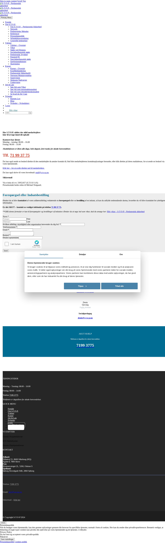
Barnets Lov (15, 99)
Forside (8, 22)
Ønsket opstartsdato (11, 238)
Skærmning (15, 64)
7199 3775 (13, 395)
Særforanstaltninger (18, 61)
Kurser (8, 66)
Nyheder (8, 96)
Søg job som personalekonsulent (23, 89)
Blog (12, 101)
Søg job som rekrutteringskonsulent (24, 92)
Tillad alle (119, 286)
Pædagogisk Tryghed (19, 54)
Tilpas (80, 286)
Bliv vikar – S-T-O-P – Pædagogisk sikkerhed (126, 211)
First (28, 219)
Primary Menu (6, 18)
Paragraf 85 (15, 57)
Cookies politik (21, 542)
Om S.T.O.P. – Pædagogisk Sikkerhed (26, 27)
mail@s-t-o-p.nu (42, 172)
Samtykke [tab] (43, 254)
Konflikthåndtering (18, 71)
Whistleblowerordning (19, 38)
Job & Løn (9, 85)
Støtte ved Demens (18, 50)
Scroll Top (21, 1)
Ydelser (8, 43)
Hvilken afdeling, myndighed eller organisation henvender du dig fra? (32, 224)
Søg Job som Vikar (18, 87)
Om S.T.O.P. (10, 24)
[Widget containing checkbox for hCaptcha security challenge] (22, 244)
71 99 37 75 (20, 155)
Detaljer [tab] (82, 254)
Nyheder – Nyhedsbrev (19, 103)
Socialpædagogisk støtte (20, 52)
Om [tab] (121, 254)
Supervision (15, 78)
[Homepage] (10, 10)
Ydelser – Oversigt (18, 45)
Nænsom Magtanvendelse (20, 75)
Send (6, 251)
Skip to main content (8, 1)
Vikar (12, 48)
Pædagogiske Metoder (19, 31)
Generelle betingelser (18, 41)
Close (3, 523)
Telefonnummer (10, 227)
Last (28, 222)
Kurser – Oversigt (17, 68)
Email (6, 230)
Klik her (17, 500)
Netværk (13, 29)
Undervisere (15, 82)
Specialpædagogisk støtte (20, 59)
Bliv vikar (13, 110)
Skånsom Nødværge (18, 80)
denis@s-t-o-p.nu (85, 318)
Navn (6, 216)
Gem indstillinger (7, 539)
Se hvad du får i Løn (18, 94)
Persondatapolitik (17, 36)
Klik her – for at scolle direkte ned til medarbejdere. (23, 168)
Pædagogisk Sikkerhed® (20, 73)
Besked (6, 235)
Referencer (14, 34)
